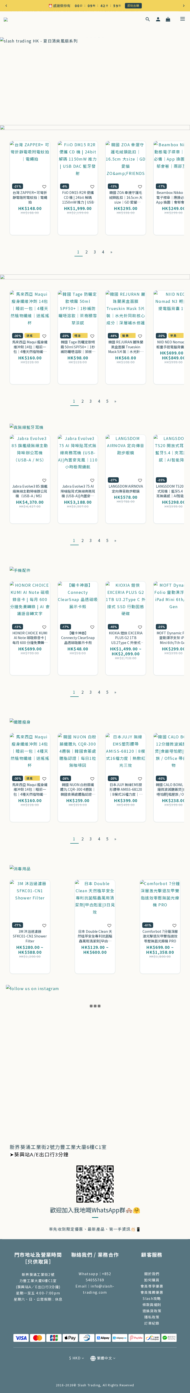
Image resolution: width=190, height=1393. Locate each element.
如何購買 (151, 1279)
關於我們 (151, 1273)
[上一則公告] (6, 5)
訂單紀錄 (151, 1323)
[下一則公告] (184, 5)
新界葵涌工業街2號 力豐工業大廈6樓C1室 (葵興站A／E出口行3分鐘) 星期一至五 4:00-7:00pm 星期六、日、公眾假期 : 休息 (38, 1287)
